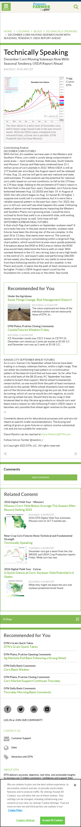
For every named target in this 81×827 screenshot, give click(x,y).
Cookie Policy (15, 810)
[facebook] (7, 709)
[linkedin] (47, 709)
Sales (14, 747)
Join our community (29, 720)
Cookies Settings (25, 820)
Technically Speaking (61, 31)
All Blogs (7, 619)
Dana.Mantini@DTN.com (55, 434)
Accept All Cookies (52, 820)
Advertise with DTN (22, 757)
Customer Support (21, 738)
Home (8, 31)
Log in (8, 720)
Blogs (38, 31)
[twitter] (20, 709)
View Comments (40, 478)
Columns (23, 31)
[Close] (75, 785)
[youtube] (34, 709)
